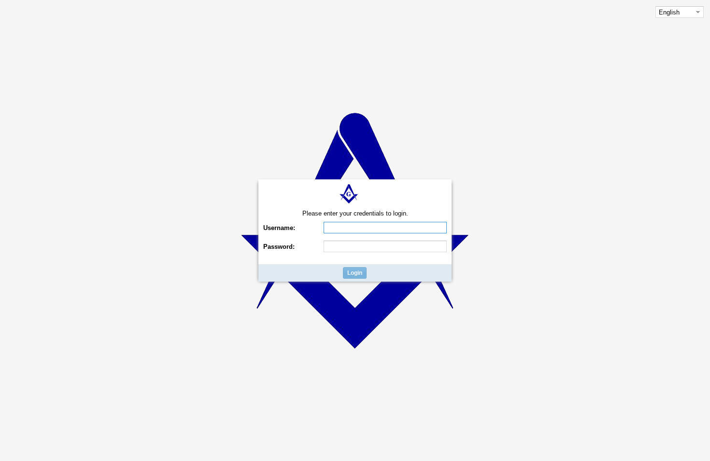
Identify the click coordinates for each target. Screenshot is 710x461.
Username (279, 227)
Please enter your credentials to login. (355, 213)
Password (279, 246)
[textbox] (385, 227)
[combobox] (674, 12)
